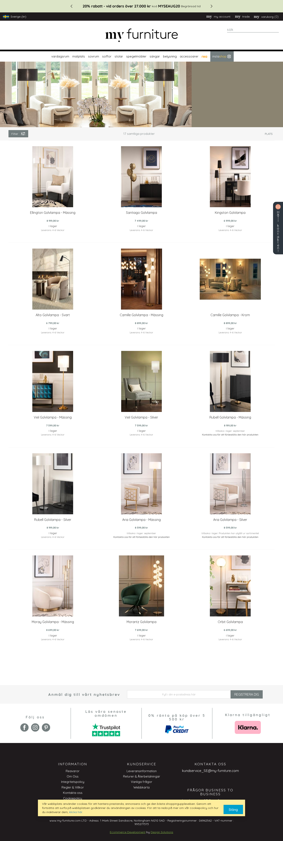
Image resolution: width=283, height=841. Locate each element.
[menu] (141, 56)
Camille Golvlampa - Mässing (141, 315)
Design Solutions (162, 832)
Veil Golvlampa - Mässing (53, 417)
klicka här (75, 812)
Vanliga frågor (141, 782)
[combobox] (253, 29)
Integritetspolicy (72, 782)
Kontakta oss (72, 793)
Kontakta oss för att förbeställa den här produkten (230, 434)
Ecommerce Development (127, 832)
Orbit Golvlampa (230, 622)
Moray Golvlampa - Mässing (53, 622)
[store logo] (141, 35)
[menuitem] (59, 56)
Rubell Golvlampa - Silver (52, 520)
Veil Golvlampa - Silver (141, 417)
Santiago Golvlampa (141, 213)
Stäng (233, 810)
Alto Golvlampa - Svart (53, 315)
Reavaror (73, 771)
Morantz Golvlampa (141, 622)
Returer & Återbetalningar (141, 776)
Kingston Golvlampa (230, 213)
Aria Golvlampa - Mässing (141, 520)
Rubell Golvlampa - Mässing (230, 417)
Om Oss (73, 776)
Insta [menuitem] (219, 56)
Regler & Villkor (73, 787)
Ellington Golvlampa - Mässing (52, 213)
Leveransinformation (142, 771)
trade (246, 16)
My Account (222, 16)
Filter (14, 134)
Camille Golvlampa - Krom (230, 315)
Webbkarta (141, 787)
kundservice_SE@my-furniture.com (210, 770)
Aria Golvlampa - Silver (230, 520)
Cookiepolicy (72, 798)
